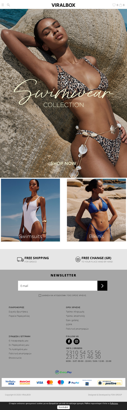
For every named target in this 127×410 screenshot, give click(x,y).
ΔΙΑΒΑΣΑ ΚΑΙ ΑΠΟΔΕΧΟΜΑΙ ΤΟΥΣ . (64, 295)
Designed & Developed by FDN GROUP (105, 394)
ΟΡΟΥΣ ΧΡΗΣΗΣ (79, 295)
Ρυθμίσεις (114, 404)
